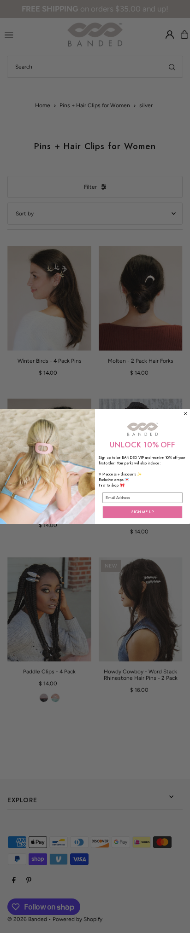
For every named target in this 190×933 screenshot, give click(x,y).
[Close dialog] (186, 414)
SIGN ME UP (142, 512)
